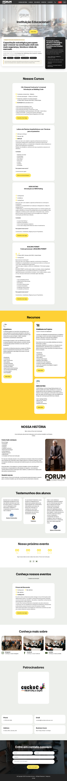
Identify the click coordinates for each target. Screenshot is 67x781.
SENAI (60, 2)
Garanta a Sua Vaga (22, 118)
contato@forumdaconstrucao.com (44, 720)
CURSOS (31, 2)
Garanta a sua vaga (22, 235)
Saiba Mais (33, 31)
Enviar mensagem (33, 767)
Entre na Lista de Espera (23, 175)
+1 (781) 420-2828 (7, 720)
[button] (3, 20)
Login (64, 2)
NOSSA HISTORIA (23, 2)
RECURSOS (37, 2)
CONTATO (50, 2)
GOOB (33, 778)
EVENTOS (43, 2)
